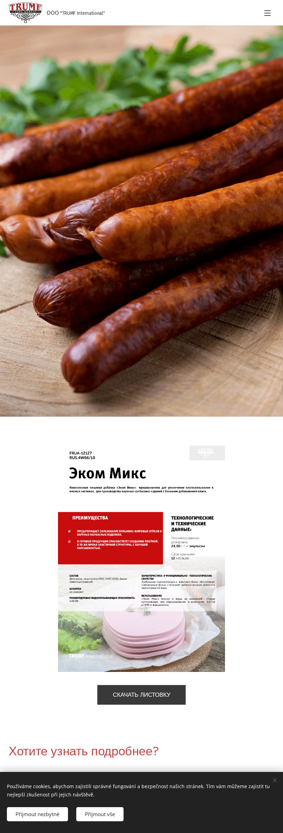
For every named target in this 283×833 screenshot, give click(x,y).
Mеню (267, 13)
